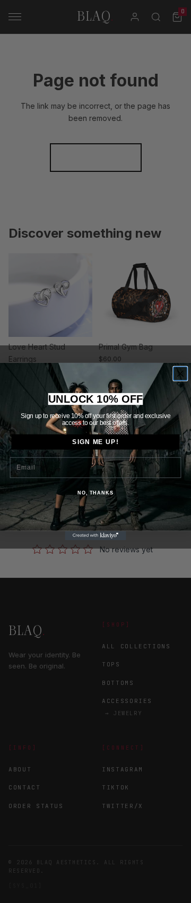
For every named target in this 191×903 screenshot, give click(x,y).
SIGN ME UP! (95, 442)
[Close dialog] (180, 373)
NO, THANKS (95, 493)
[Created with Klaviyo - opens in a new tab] (95, 535)
